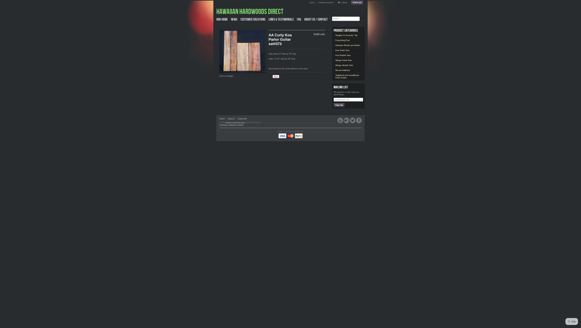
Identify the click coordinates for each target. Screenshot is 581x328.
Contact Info (242, 118)
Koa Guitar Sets (342, 50)
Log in (312, 3)
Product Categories (346, 30)
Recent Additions (342, 70)
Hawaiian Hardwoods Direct (235, 122)
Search (222, 118)
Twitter (352, 120)
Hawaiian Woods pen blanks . (348, 45)
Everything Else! (342, 40)
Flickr (346, 120)
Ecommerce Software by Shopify (231, 125)
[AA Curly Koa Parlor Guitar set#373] (242, 51)
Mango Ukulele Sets (344, 65)
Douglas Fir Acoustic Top (346, 35)
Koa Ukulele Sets (343, 55)
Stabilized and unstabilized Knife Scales (347, 76)
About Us (231, 118)
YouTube (340, 120)
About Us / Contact (316, 19)
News (234, 19)
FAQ (299, 19)
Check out (357, 3)
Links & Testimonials (281, 19)
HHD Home (222, 19)
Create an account (326, 3)
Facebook (359, 120)
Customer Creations (253, 19)
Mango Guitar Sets (343, 60)
